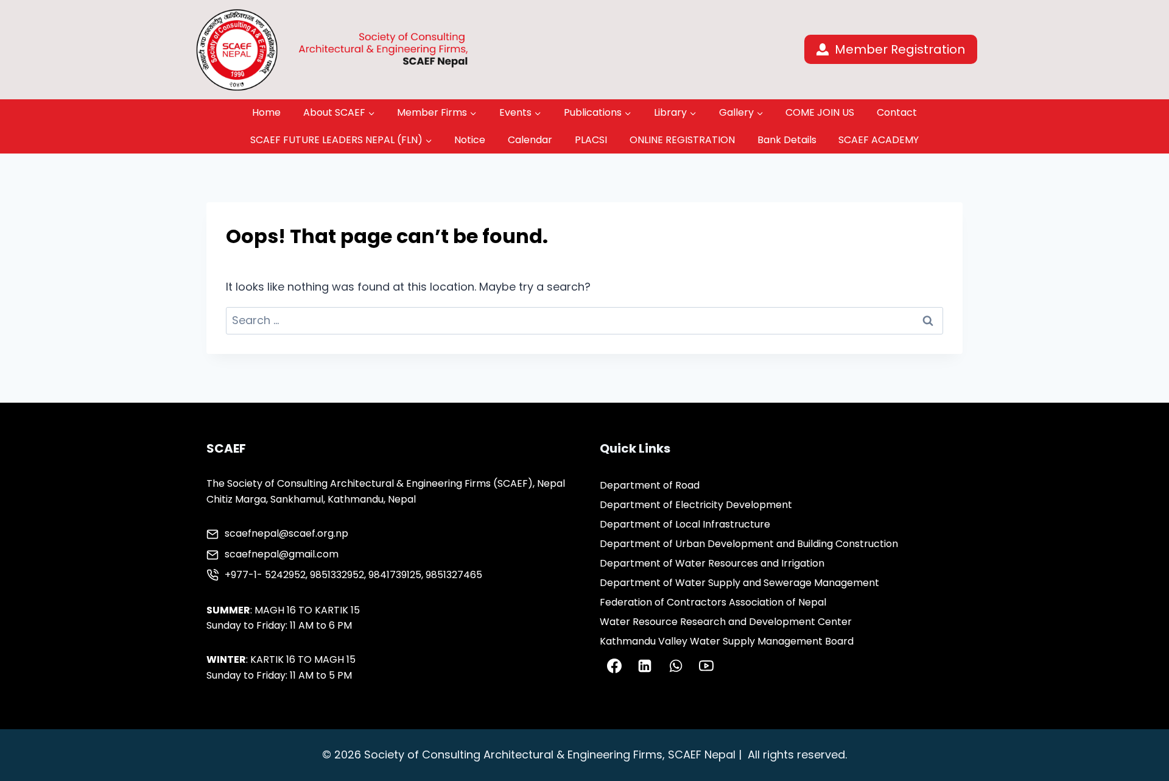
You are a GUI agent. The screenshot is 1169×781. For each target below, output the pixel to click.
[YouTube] (706, 665)
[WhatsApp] (675, 665)
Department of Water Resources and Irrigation (712, 563)
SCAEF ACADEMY (878, 140)
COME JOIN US (819, 112)
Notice (469, 140)
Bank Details (786, 140)
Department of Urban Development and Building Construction (749, 544)
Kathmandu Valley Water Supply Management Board (727, 641)
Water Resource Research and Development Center (726, 622)
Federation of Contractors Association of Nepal (713, 602)
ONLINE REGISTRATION (682, 140)
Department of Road (650, 485)
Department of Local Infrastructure (685, 524)
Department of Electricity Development (696, 505)
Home (266, 112)
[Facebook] (614, 665)
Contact (897, 112)
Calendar (530, 140)
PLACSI (591, 140)
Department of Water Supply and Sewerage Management (739, 583)
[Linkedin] (644, 665)
